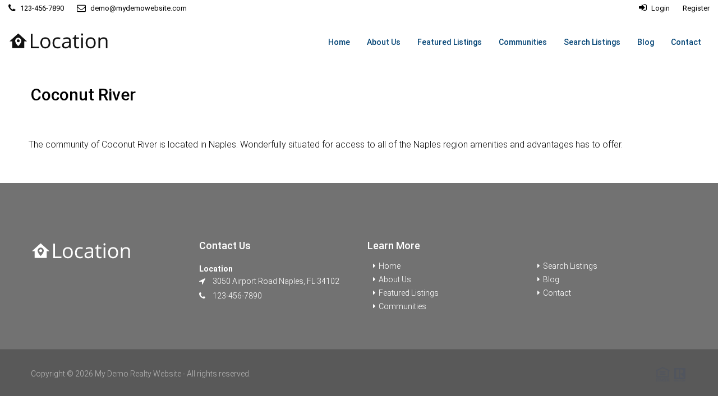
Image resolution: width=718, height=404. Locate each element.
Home (339, 42)
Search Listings (592, 42)
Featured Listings (449, 42)
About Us (384, 42)
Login (660, 8)
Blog (645, 42)
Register (696, 8)
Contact (686, 42)
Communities (523, 42)
